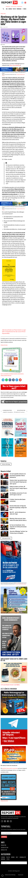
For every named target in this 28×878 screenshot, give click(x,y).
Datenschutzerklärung (10, 874)
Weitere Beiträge (6, 464)
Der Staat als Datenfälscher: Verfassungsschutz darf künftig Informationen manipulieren (18, 526)
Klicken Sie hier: (4, 345)
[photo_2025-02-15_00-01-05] (14, 613)
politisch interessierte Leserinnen (10, 768)
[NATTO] (14, 683)
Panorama (19, 9)
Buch (2, 373)
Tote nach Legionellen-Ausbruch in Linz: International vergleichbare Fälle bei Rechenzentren (18, 475)
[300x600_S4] (11, 581)
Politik (14, 9)
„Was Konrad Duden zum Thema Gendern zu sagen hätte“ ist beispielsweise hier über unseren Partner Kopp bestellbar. (14, 331)
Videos (24, 9)
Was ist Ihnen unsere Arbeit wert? (14, 387)
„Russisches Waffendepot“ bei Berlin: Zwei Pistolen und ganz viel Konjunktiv (18, 532)
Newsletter (19, 6)
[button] (3, 8)
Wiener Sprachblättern (14, 65)
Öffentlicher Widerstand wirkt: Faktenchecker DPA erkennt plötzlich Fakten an (18, 519)
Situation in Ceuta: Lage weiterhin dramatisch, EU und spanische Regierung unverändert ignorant (18, 482)
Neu (7, 9)
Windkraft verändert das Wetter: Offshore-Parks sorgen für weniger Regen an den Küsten (18, 488)
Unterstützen (14, 6)
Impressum (20, 874)
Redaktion (8, 6)
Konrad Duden (13, 373)
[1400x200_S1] (14, 71)
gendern (6, 373)
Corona (10, 9)
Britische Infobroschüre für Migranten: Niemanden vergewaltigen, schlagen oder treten (18, 507)
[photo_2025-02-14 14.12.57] (11, 656)
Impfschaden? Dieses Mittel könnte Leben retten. (14, 660)
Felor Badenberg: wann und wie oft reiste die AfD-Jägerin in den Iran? (18, 494)
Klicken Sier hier (4, 800)
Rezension (20, 373)
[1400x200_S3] (14, 205)
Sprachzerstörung (6, 375)
